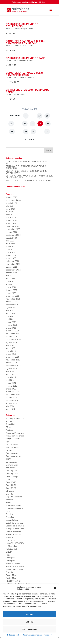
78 (12, 131)
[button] (55, 588)
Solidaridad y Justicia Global (18, 584)
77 (48, 124)
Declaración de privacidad (32, 635)
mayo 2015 (11, 377)
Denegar (29, 622)
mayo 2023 (11, 246)
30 (11, 124)
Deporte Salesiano (14, 497)
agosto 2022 (11, 273)
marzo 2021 (11, 322)
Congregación (12, 473)
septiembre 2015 (13, 365)
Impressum (48, 635)
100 (33, 131)
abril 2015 (10, 380)
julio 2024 (10, 206)
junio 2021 (10, 313)
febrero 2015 (11, 386)
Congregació (11, 471)
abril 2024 (10, 215)
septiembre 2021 (13, 305)
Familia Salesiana (13, 534)
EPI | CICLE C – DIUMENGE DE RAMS (25, 58)
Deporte (9, 494)
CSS (8, 479)
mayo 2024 (11, 212)
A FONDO (10, 421)
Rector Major (11, 575)
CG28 (8, 459)
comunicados (11, 468)
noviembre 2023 (13, 229)
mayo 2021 (11, 316)
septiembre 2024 (13, 200)
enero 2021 (11, 328)
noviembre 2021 (13, 299)
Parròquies (10, 560)
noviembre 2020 (13, 334)
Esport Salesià (12, 520)
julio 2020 (10, 345)
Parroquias (10, 558)
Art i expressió (12, 444)
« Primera (15, 116)
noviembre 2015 (13, 360)
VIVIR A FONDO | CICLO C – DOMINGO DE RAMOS (27, 91)
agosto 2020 (11, 342)
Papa (8, 555)
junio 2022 (10, 278)
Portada (9, 572)
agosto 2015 (11, 368)
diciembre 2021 (12, 296)
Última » (29, 139)
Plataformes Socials (14, 569)
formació (9, 537)
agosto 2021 (11, 307)
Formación (10, 540)
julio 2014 (10, 406)
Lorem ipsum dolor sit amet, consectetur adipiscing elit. (28, 162)
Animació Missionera (15, 433)
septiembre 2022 (13, 270)
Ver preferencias (29, 629)
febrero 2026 (11, 197)
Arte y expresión (13, 447)
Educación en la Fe (14, 508)
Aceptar (29, 614)
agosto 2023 (11, 238)
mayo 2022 (11, 281)
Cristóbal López (12, 476)
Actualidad (10, 424)
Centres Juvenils (13, 453)
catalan (9, 450)
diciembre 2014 (12, 392)
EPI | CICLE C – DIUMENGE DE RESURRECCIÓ (22, 25)
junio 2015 (10, 374)
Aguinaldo (10, 430)
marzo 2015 (11, 383)
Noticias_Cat (11, 549)
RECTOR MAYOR (13, 581)
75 (32, 124)
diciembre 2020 (12, 331)
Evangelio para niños (24, 28)
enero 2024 (11, 223)
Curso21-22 (11, 488)
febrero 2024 (11, 220)
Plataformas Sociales (15, 566)
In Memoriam (11, 546)
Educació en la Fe (14, 505)
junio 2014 (10, 409)
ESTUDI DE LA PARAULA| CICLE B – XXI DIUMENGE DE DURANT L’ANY (29, 177)
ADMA (8, 427)
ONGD (9, 552)
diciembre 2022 (12, 261)
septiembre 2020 (13, 339)
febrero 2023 (11, 255)
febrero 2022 (11, 290)
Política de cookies (14, 635)
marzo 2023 (11, 252)
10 (39, 116)
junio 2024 (10, 209)
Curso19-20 (11, 482)
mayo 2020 (11, 351)
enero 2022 (11, 293)
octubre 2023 (11, 232)
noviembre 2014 (13, 394)
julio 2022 (10, 275)
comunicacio (11, 462)
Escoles (9, 514)
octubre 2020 (11, 336)
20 (47, 116)
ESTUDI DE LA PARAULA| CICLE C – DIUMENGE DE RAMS (25, 74)
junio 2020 (10, 348)
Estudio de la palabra (24, 45)
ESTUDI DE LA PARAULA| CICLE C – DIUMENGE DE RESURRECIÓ (25, 42)
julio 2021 (10, 310)
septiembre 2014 (13, 400)
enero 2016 (11, 354)
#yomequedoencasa (15, 418)
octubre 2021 (11, 302)
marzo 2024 (11, 217)
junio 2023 (10, 244)
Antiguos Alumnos (13, 439)
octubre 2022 (11, 267)
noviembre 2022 (13, 264)
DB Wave (10, 491)
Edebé (9, 502)
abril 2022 (10, 284)
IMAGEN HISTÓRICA (15, 543)
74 (25, 124)
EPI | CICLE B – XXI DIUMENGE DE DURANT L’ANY (28, 181)
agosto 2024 (11, 203)
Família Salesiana (13, 531)
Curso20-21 (11, 485)
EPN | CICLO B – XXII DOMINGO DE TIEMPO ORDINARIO (26, 167)
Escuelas (10, 517)
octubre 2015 (11, 363)
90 (26, 131)
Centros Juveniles (13, 456)
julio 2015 (10, 371)
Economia (10, 500)
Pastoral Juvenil (13, 563)
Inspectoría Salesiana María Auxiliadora (29, 2)
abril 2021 (10, 319)
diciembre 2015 (12, 357)
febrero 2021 (11, 325)
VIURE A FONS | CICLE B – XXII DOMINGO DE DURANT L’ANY (26, 172)
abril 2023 (10, 249)
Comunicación (12, 465)
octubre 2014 (11, 397)
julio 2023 (10, 241)
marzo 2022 (11, 287)
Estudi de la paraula (14, 523)
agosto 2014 (11, 403)
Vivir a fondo (20, 94)
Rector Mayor (12, 578)
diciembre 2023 (12, 226)
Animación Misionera (15, 436)
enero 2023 (11, 258)
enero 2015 (11, 389)
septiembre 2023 (13, 235)
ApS (7, 441)
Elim (8, 511)
